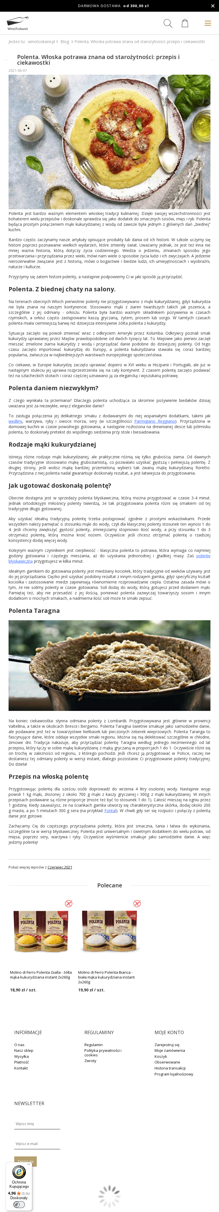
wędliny (15, 421)
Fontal (110, 810)
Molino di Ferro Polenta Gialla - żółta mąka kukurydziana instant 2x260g (41, 975)
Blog (64, 41)
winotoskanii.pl (41, 41)
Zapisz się (25, 1161)
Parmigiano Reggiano (154, 421)
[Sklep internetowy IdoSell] (109, 1206)
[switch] (19, 1204)
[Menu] (28, 1165)
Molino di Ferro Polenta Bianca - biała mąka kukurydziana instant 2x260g (106, 977)
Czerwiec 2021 (60, 867)
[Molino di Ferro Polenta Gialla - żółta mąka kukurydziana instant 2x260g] (41, 931)
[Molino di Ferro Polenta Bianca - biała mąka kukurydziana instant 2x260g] (109, 931)
